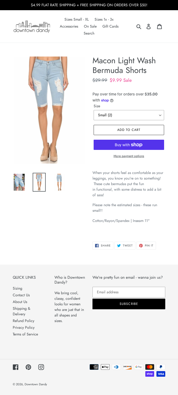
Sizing (17, 288)
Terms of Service (25, 334)
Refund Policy (23, 320)
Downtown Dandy (36, 384)
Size (97, 106)
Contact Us (21, 295)
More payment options (129, 156)
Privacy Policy (24, 327)
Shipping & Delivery (21, 311)
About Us (20, 301)
